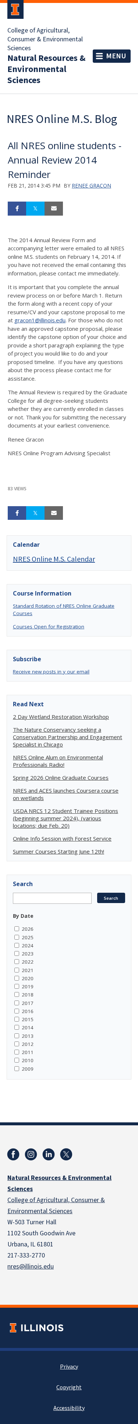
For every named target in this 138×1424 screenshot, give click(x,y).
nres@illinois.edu (30, 1266)
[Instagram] (31, 1154)
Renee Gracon (91, 185)
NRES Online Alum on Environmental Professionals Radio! (58, 761)
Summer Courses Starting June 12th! (58, 851)
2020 (27, 978)
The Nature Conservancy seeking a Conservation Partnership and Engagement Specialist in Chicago (67, 737)
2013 (27, 1036)
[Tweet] (35, 209)
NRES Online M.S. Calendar (54, 558)
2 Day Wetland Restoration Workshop (61, 716)
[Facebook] (13, 1154)
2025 (27, 937)
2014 (27, 1027)
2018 (27, 994)
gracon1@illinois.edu (40, 320)
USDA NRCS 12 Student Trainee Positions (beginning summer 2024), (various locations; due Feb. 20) (65, 818)
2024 (27, 945)
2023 (27, 953)
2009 (27, 1069)
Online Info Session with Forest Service (62, 838)
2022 (27, 961)
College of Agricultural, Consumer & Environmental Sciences (45, 39)
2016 (27, 1011)
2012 (27, 1044)
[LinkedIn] (48, 1154)
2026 (27, 929)
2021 (27, 970)
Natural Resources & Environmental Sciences (46, 69)
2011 (27, 1052)
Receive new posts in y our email (51, 671)
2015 (27, 1019)
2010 (27, 1060)
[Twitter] (66, 1154)
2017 (27, 1003)
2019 (27, 986)
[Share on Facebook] (17, 209)
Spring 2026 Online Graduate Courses (61, 777)
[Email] (54, 209)
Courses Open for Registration (48, 626)
